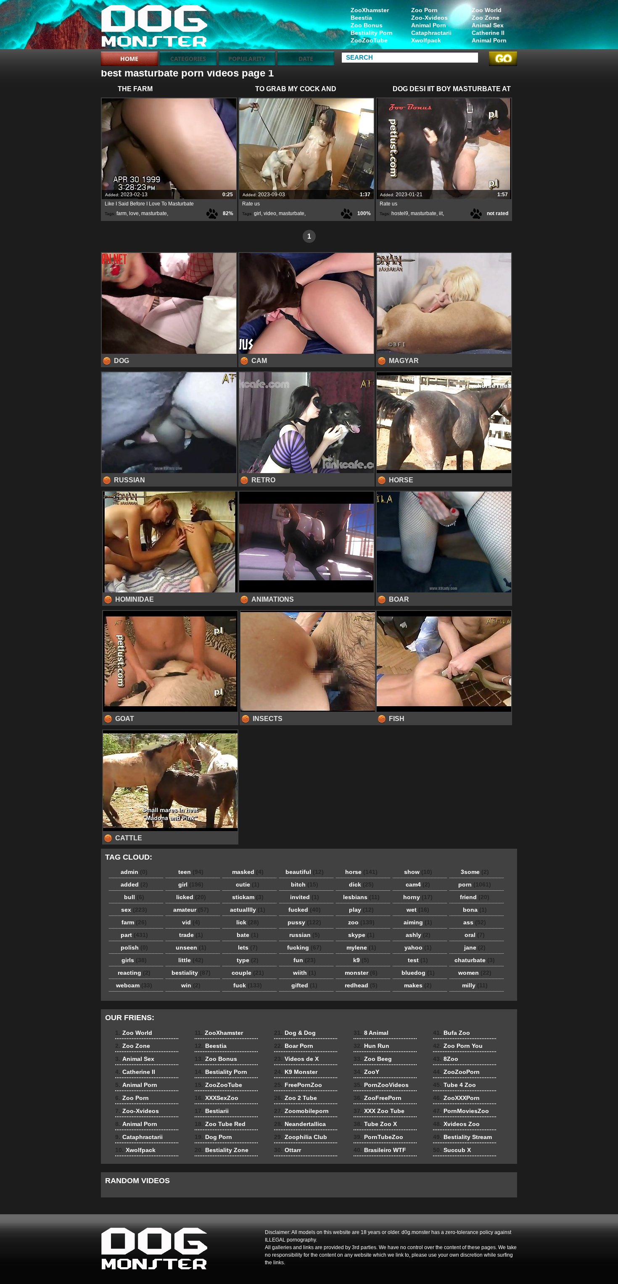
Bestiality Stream (462, 1137)
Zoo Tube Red (220, 1124)
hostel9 (399, 213)
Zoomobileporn (301, 1111)
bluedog (418, 972)
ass (474, 922)
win (191, 985)
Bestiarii (212, 1111)
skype (361, 934)
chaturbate (474, 960)
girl (257, 213)
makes (418, 985)
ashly (418, 934)
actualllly (247, 909)
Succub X (452, 1150)
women (474, 972)
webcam (134, 985)
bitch (304, 884)
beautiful (304, 871)
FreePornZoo (298, 1084)
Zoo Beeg (373, 1058)
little (190, 960)
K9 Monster (295, 1071)
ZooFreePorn (377, 1098)
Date (305, 59)
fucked (304, 909)
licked (191, 897)
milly (475, 985)
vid (191, 922)
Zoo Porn (424, 10)
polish (134, 947)
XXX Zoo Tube (379, 1111)
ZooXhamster (370, 10)
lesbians (361, 897)
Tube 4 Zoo (454, 1084)
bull (134, 897)
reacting (134, 972)
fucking (304, 947)
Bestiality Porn (372, 32)
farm (121, 213)
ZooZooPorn (456, 1071)
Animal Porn (489, 40)
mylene (361, 947)
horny (418, 897)
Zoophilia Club (300, 1137)
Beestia (361, 17)
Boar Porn (293, 1045)
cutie (247, 884)
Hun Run (371, 1045)
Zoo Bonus (367, 25)
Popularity (247, 59)
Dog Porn (213, 1137)
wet (418, 909)
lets (248, 947)
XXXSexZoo (216, 1098)
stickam (248, 897)
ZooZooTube (369, 40)
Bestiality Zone (221, 1150)
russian (304, 934)
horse (361, 871)
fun (304, 960)
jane (475, 947)
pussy (304, 922)
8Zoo (445, 1058)
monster (361, 972)
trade (191, 934)
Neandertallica (300, 1124)
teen (190, 871)
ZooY (366, 1071)
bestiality (191, 972)
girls (134, 960)
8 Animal (371, 1032)
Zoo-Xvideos (429, 17)
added (134, 884)
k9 (361, 960)
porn (474, 884)
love (134, 213)
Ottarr (287, 1150)
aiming (418, 922)
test (418, 960)
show (418, 871)
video (270, 213)
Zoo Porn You (458, 1045)
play (361, 909)
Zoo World (487, 10)
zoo (361, 922)
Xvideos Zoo (456, 1124)
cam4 (418, 884)
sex (134, 909)
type (248, 960)
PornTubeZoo (378, 1137)
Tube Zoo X (375, 1124)
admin (134, 871)
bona (475, 909)
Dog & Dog (295, 1032)
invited (304, 897)
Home (129, 59)
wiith (304, 972)
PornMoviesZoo (461, 1111)
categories (188, 59)
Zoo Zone (485, 17)
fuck (247, 985)
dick (361, 884)
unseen (191, 947)
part (134, 934)
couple (248, 972)
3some (475, 871)
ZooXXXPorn (456, 1098)
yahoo (418, 947)
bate (248, 934)
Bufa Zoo (451, 1032)
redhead (361, 985)
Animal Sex (488, 25)
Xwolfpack (426, 40)
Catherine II (488, 32)
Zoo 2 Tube (295, 1098)
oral (475, 934)
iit (441, 213)
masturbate (154, 213)
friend (474, 897)
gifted (304, 985)
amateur (191, 909)
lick (247, 922)
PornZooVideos (381, 1084)
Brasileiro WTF (380, 1150)
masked (248, 871)
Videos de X (296, 1058)
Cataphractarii (431, 32)
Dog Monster (154, 26)
